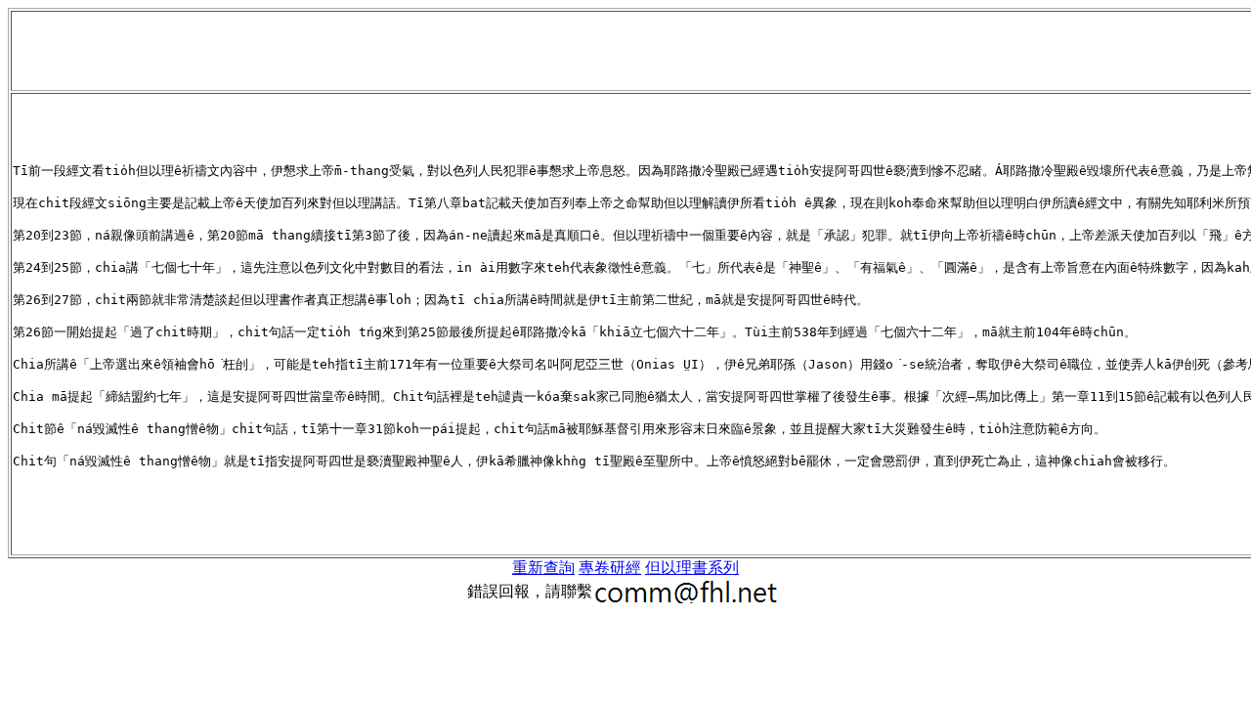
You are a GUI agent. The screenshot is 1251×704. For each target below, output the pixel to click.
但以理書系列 (692, 567)
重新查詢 (543, 567)
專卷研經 (610, 567)
